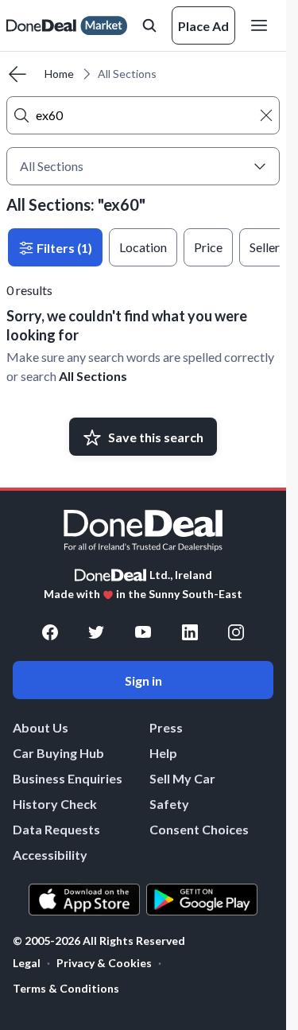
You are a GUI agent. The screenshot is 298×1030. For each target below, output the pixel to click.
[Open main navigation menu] (262, 25)
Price (208, 247)
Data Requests (56, 829)
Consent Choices (199, 829)
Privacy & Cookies (104, 963)
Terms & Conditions (66, 988)
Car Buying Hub (58, 752)
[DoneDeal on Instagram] (236, 632)
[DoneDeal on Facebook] (50, 632)
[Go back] (17, 74)
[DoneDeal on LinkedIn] (189, 632)
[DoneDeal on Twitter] (96, 632)
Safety (169, 803)
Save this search (155, 437)
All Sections (93, 375)
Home (59, 73)
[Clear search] (266, 115)
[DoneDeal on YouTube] (143, 632)
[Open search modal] (149, 25)
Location (143, 247)
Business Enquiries (67, 778)
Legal (27, 963)
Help (163, 752)
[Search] (21, 115)
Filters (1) (63, 247)
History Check (55, 803)
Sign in (143, 680)
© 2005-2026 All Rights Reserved (99, 941)
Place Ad (203, 25)
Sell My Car (182, 778)
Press (166, 727)
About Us (40, 727)
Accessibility (50, 854)
